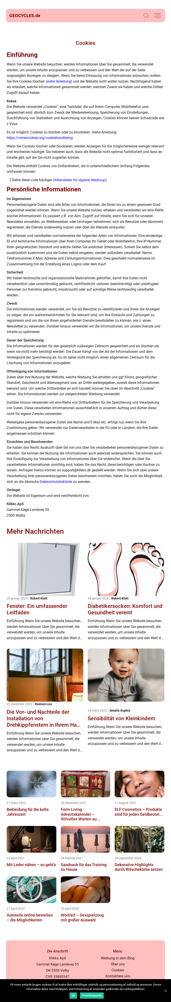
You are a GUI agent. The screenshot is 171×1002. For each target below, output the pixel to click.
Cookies (118, 970)
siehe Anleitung (59, 81)
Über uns (118, 964)
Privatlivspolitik (92, 995)
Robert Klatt (38, 598)
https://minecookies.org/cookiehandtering (40, 138)
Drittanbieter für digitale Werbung (79, 180)
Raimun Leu (43, 704)
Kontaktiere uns (118, 976)
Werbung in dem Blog (117, 958)
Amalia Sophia (120, 710)
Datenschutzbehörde (56, 482)
